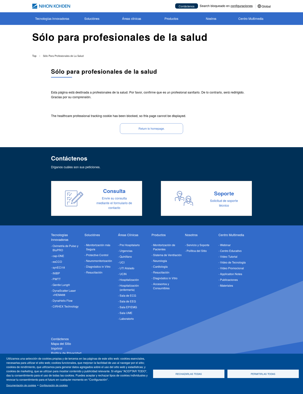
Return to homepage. (152, 128)
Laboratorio (127, 319)
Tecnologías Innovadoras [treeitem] (52, 18)
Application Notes (231, 274)
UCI (122, 262)
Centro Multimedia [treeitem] (250, 18)
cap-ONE (58, 256)
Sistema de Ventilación (167, 255)
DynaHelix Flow (63, 301)
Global (266, 6)
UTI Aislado (127, 268)
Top (34, 56)
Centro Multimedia (231, 234)
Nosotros (191, 234)
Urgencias (126, 251)
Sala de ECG (128, 295)
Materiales (226, 285)
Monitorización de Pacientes (164, 247)
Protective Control (97, 255)
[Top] (51, 6)
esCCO (57, 262)
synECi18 (59, 267)
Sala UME (126, 313)
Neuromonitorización (99, 261)
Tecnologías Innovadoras (59, 237)
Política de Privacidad (66, 353)
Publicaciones (229, 280)
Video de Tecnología (233, 262)
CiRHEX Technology (66, 306)
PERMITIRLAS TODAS (263, 374)
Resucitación (94, 272)
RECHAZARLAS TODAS (189, 374)
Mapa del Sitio (61, 343)
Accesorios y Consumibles (161, 286)
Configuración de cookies (54, 385)
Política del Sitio (197, 251)
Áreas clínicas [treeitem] (131, 18)
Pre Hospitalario (130, 245)
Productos (159, 234)
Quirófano (126, 257)
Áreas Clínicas (128, 234)
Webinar (225, 245)
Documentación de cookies (21, 385)
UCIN (123, 274)
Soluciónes (92, 234)
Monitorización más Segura (98, 247)
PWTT (57, 279)
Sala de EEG (128, 301)
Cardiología (160, 267)
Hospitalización (129, 280)
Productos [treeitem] (171, 18)
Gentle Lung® (61, 285)
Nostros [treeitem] (211, 18)
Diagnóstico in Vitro (98, 267)
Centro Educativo (231, 251)
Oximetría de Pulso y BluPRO (65, 248)
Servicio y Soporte (198, 245)
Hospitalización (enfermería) (129, 287)
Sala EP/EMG (128, 307)
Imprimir (56, 348)
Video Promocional (232, 268)
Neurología (160, 261)
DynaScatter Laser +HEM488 (64, 293)
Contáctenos (186, 6)
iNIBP (56, 273)
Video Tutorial (228, 257)
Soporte (224, 193)
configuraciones (242, 5)
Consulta (114, 191)
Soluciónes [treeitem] (91, 18)
